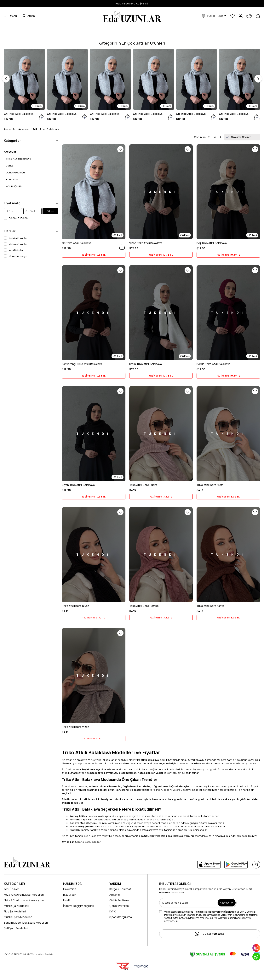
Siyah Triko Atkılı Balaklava (78, 484)
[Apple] (209, 864)
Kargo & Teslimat (120, 889)
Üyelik (67, 900)
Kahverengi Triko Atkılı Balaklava (82, 364)
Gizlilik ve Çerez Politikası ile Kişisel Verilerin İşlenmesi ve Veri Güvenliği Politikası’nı (209, 913)
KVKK (112, 911)
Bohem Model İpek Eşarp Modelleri (26, 922)
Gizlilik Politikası (119, 900)
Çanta (10, 165)
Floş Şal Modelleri (15, 911)
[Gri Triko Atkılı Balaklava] (24, 79)
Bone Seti (12, 179)
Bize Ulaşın (70, 894)
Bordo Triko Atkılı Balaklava (213, 364)
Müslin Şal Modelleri (16, 906)
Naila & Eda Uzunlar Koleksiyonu (24, 900)
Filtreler (9, 231)
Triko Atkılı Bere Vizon (75, 726)
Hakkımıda (69, 889)
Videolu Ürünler (18, 244)
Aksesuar (10, 151)
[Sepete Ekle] (122, 246)
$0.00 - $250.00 (18, 218)
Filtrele (50, 211)
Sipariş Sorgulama (120, 917)
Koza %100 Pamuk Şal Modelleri (24, 894)
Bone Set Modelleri (89, 842)
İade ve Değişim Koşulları (78, 906)
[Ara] (24, 16)
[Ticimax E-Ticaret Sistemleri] (141, 967)
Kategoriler (12, 141)
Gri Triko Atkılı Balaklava (18, 113)
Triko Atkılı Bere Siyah (75, 605)
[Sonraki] (258, 79)
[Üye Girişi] (241, 16)
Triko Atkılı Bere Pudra (143, 484)
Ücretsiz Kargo (18, 256)
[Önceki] (6, 79)
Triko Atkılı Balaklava (18, 158)
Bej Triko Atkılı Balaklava (212, 243)
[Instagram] (256, 864)
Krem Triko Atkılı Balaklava (145, 364)
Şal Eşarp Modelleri (16, 928)
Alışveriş (114, 894)
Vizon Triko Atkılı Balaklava (145, 243)
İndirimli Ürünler (18, 238)
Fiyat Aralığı (12, 203)
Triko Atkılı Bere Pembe (144, 605)
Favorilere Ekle (120, 149)
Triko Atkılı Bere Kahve (211, 605)
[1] (27, 862)
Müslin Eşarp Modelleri (18, 917)
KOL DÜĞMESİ (14, 186)
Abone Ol (224, 902)
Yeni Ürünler (16, 250)
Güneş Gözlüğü (15, 172)
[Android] (236, 864)
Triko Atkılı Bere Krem (210, 484)
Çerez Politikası (119, 906)
